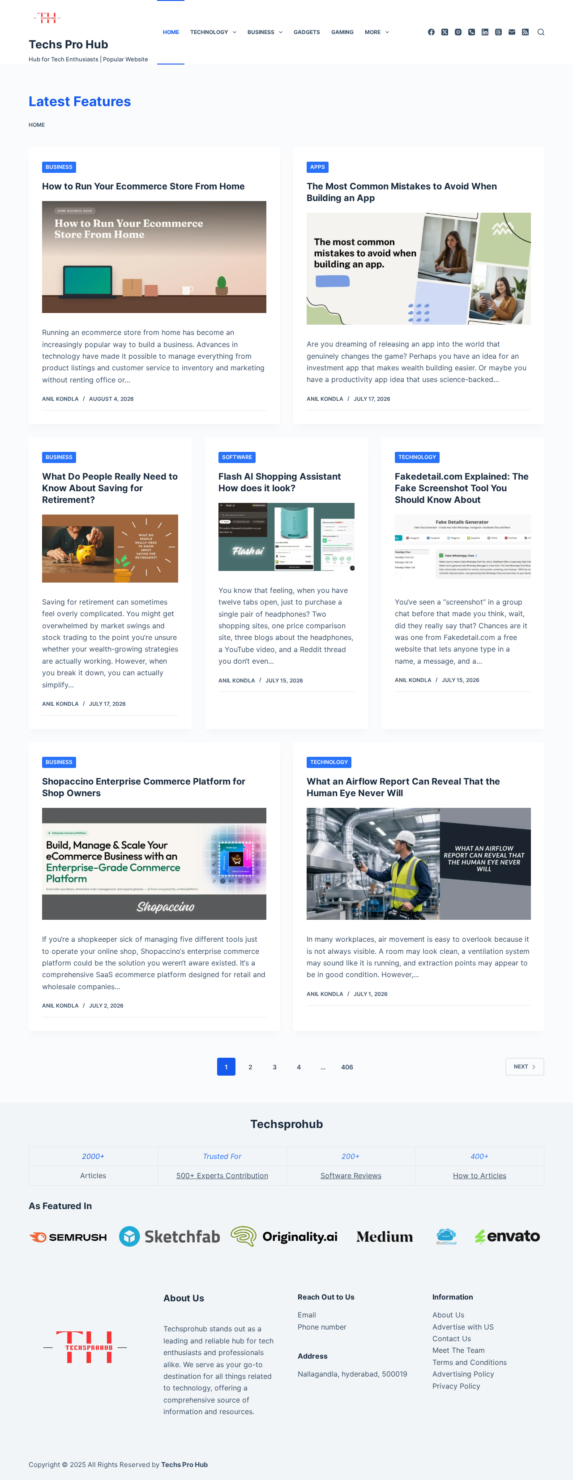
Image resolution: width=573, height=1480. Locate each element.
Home (171, 32)
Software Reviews (351, 1175)
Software (237, 457)
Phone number (322, 1326)
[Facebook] (431, 32)
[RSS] (525, 32)
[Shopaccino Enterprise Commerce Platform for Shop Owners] (154, 864)
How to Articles (479, 1175)
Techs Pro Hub (68, 44)
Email (307, 1314)
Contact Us (451, 1338)
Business (261, 32)
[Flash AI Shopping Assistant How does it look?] (286, 537)
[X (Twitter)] (444, 32)
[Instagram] (458, 32)
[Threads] (498, 32)
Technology (209, 32)
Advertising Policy (463, 1373)
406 (347, 1067)
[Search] (541, 32)
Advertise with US (463, 1326)
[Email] (512, 32)
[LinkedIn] (485, 32)
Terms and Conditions (469, 1362)
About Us (448, 1314)
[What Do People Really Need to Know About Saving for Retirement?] (110, 549)
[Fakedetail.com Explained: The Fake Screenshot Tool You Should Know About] (463, 549)
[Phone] (471, 32)
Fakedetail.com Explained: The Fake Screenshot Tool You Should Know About (462, 488)
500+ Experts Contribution (222, 1175)
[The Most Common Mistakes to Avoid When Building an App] (419, 269)
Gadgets (307, 32)
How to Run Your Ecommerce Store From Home (143, 186)
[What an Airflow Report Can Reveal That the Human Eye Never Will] (419, 864)
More (373, 32)
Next (521, 1066)
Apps (317, 166)
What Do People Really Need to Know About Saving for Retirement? (110, 488)
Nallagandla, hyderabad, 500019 (352, 1373)
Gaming (342, 32)
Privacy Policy (456, 1385)
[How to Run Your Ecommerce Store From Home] (154, 257)
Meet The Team (458, 1350)
